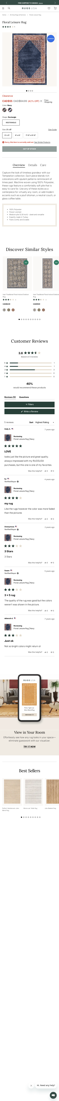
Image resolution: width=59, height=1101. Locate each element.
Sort (31, 422)
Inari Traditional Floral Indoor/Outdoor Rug (16, 295)
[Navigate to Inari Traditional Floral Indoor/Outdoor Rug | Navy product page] (17, 273)
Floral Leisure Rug (35, 15)
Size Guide (52, 129)
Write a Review (34, 412)
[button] (8, 26)
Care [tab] (43, 165)
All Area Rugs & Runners (18, 15)
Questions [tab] (24, 397)
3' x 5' (7, 135)
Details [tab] (32, 165)
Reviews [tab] (10, 397)
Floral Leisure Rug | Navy (24, 439)
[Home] (29, 8)
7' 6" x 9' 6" (31, 135)
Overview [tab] (19, 165)
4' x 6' (17, 135)
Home (4, 15)
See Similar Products (42, 142)
